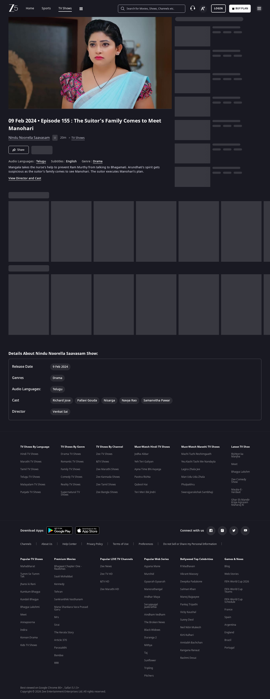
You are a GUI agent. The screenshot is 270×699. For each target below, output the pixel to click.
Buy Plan (241, 8)
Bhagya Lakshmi (241, 472)
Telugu (41, 161)
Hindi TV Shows (29, 454)
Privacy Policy (95, 544)
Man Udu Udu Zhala (193, 477)
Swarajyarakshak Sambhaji (197, 492)
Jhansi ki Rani (28, 584)
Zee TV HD (106, 574)
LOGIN (218, 8)
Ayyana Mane (152, 566)
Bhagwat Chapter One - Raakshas (68, 567)
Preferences (146, 544)
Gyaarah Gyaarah (154, 581)
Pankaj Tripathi (189, 604)
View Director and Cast (24, 178)
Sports (46, 8)
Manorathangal (153, 589)
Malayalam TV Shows (32, 484)
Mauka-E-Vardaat (236, 491)
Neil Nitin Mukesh (190, 627)
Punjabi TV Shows (30, 492)
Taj (146, 653)
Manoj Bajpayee (189, 597)
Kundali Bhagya (29, 599)
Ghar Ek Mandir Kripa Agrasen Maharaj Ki (240, 502)
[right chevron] (265, 231)
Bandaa (58, 655)
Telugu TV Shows (30, 477)
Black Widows (152, 630)
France (228, 609)
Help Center (69, 544)
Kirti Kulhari (187, 635)
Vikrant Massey (189, 574)
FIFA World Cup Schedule (233, 600)
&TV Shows (102, 462)
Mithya (148, 645)
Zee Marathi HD (109, 589)
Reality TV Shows (70, 484)
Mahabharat (27, 566)
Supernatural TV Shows (70, 493)
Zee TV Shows (104, 454)
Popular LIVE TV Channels (116, 559)
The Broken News (154, 622)
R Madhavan (187, 566)
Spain (227, 617)
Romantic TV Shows (72, 462)
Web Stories (231, 574)
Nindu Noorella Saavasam (29, 137)
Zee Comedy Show (238, 481)
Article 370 (60, 640)
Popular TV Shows (31, 559)
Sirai (57, 625)
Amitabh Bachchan (191, 643)
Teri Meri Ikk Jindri (145, 492)
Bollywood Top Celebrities (196, 559)
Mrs (56, 617)
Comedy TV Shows (71, 477)
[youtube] (245, 530)
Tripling (148, 668)
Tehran (58, 592)
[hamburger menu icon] (259, 8)
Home (30, 8)
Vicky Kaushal (188, 612)
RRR (56, 663)
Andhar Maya (152, 597)
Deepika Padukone (191, 581)
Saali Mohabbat (63, 576)
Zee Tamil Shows (106, 484)
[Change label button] (203, 9)
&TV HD (104, 581)
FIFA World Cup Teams (233, 590)
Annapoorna (27, 622)
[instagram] (222, 530)
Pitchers (149, 676)
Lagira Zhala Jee (190, 469)
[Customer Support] (193, 8)
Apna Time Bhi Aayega (147, 469)
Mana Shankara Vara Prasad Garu (71, 608)
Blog (227, 566)
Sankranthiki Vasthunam (68, 599)
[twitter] (233, 530)
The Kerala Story (64, 632)
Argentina (230, 625)
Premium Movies (65, 559)
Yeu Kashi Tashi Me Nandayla (198, 462)
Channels (25, 544)
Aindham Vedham (154, 615)
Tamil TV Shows (29, 469)
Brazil (227, 640)
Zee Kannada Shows (108, 477)
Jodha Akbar (141, 454)
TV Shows (65, 8)
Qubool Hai (141, 484)
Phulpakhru (188, 484)
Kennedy (59, 584)
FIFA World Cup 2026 (236, 581)
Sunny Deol (187, 620)
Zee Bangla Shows (107, 492)
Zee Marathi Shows (107, 469)
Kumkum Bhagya (30, 592)
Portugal (229, 648)
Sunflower (150, 660)
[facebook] (210, 530)
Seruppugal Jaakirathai (151, 606)
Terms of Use (121, 544)
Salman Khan (188, 589)
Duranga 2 (150, 637)
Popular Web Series (156, 559)
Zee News (106, 566)
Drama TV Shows (71, 454)
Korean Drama (29, 637)
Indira (23, 630)
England (229, 632)
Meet (234, 464)
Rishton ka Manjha (237, 455)
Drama (97, 161)
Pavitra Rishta (142, 477)
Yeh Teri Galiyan (143, 462)
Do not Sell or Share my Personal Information (190, 544)
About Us (47, 544)
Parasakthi (60, 648)
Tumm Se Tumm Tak (29, 575)
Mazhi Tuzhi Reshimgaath (196, 454)
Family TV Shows (70, 469)
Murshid (149, 574)
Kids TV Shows (28, 645)
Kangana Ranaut (189, 650)
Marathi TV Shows (31, 462)
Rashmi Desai (188, 658)
